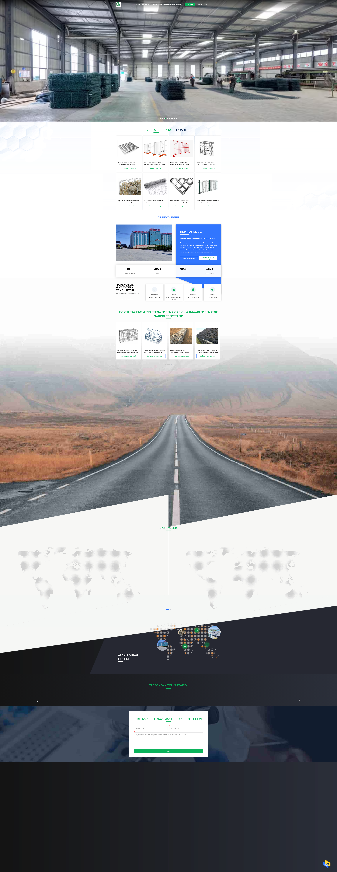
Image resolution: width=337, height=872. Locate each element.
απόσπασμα (190, 4)
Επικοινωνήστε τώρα (129, 168)
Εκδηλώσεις (156, 4)
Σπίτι (132, 4)
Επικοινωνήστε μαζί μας (173, 4)
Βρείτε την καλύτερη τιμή (128, 356)
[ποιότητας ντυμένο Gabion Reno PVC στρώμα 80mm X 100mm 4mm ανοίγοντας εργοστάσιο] (155, 335)
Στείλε (168, 751)
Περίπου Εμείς (139, 4)
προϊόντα (148, 4)
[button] (37, 701)
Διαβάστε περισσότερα (189, 258)
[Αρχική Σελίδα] (118, 4)
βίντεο (162, 4)
